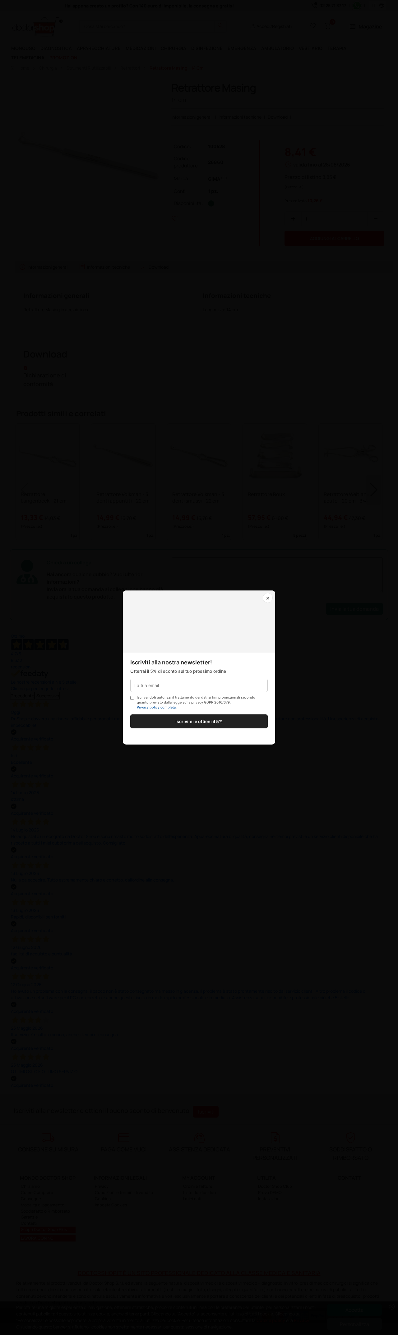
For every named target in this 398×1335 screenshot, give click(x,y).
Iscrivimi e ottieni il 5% (199, 721)
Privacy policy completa (156, 707)
